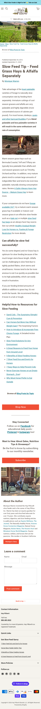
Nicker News (16, 529)
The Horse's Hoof (27, 529)
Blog (6, 44)
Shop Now (20, 407)
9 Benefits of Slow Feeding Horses (12, 652)
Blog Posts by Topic (17, 50)
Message (8, 566)
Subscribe (20, 460)
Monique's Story (11, 542)
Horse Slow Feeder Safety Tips (11, 648)
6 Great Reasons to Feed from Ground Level (16, 656)
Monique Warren (12, 81)
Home (2, 44)
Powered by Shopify (20, 705)
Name (7, 557)
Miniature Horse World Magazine (15, 531)
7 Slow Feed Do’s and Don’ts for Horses (14, 644)
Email (24, 557)
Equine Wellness (27, 521)
